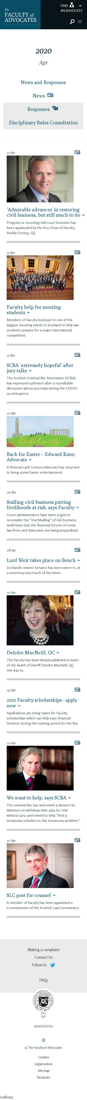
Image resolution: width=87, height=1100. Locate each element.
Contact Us (43, 957)
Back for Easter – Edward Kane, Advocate (41, 456)
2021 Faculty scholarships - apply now (42, 702)
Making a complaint (43, 949)
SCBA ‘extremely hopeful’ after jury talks (40, 367)
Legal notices (43, 1064)
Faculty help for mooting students (34, 309)
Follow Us (40, 964)
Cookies (43, 1057)
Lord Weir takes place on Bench (41, 560)
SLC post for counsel (29, 895)
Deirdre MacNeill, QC (31, 652)
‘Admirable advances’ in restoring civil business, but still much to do (43, 212)
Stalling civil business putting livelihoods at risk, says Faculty (41, 504)
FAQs (43, 980)
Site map (44, 1070)
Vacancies (43, 1077)
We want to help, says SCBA (36, 798)
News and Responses (43, 82)
